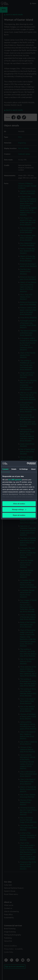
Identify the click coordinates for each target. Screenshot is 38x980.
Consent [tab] (5, 469)
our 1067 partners (15, 479)
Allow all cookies (19, 504)
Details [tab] (13, 469)
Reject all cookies (19, 515)
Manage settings (18, 509)
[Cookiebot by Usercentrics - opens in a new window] (27, 463)
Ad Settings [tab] (23, 469)
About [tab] (33, 469)
